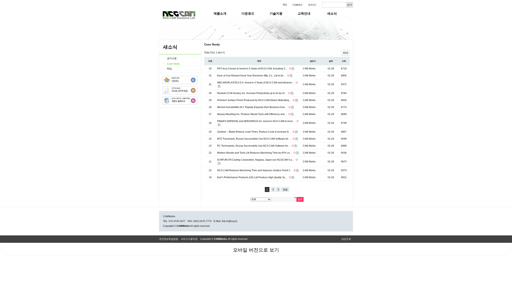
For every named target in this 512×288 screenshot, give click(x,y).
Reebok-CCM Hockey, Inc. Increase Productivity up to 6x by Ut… (252, 93)
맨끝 (285, 189)
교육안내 (304, 13)
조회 (344, 61)
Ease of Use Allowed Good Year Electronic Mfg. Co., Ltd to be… (251, 75)
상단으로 (346, 239)
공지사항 (172, 58)
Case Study (173, 63)
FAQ (285, 4)
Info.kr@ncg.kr (229, 221)
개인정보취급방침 (168, 239)
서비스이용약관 (189, 239)
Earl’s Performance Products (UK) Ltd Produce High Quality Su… (252, 177)
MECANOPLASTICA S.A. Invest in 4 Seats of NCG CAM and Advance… (256, 82)
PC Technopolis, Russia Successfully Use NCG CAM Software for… (254, 145)
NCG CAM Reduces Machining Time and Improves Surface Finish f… (255, 170)
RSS (345, 53)
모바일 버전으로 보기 (256, 250)
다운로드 (248, 13)
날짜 (331, 61)
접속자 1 (312, 4)
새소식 (332, 13)
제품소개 (220, 13)
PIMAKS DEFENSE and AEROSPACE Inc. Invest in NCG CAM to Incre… (256, 121)
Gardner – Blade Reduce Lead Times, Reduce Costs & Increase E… (254, 131)
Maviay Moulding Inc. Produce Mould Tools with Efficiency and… (252, 114)
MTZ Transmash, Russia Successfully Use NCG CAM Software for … (254, 138)
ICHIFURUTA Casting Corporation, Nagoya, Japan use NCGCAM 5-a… (256, 159)
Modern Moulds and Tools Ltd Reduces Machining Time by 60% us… (255, 152)
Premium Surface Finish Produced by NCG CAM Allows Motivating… (254, 100)
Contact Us (297, 4)
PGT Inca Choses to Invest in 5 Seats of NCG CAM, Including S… (252, 68)
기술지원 (276, 13)
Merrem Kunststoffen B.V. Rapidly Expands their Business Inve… (252, 107)
